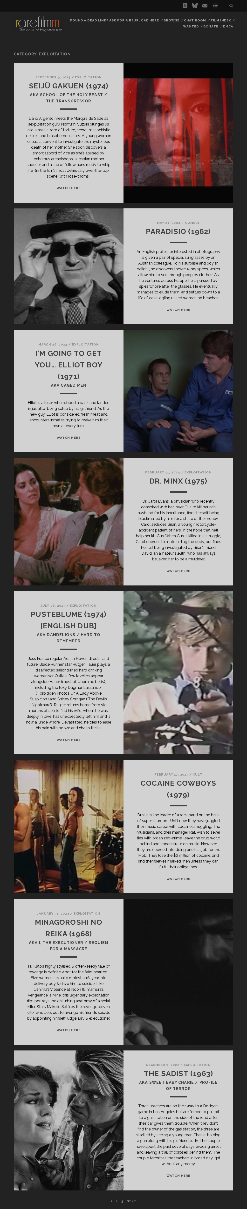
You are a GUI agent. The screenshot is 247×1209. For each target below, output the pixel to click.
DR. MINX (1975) (178, 481)
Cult (197, 774)
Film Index (221, 20)
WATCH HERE (68, 188)
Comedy (192, 223)
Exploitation (88, 77)
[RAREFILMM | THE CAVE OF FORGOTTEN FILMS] (39, 31)
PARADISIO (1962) (178, 231)
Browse (171, 20)
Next (131, 1201)
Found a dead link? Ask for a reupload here (114, 20)
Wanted (191, 26)
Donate (210, 26)
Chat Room (195, 20)
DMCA (228, 26)
